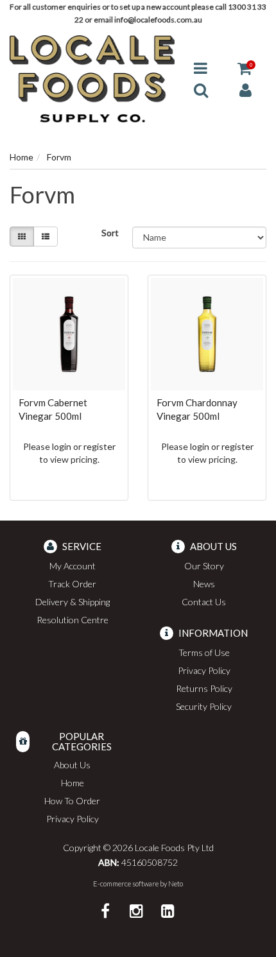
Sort (110, 232)
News (204, 583)
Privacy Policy (204, 670)
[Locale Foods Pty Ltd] (92, 78)
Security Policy (204, 706)
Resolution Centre (72, 619)
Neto (175, 883)
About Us (72, 764)
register (99, 446)
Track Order (72, 583)
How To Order (72, 800)
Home (72, 782)
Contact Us (204, 601)
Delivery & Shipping (72, 601)
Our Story (204, 565)
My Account (72, 565)
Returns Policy (204, 688)
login (61, 446)
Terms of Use (204, 652)
